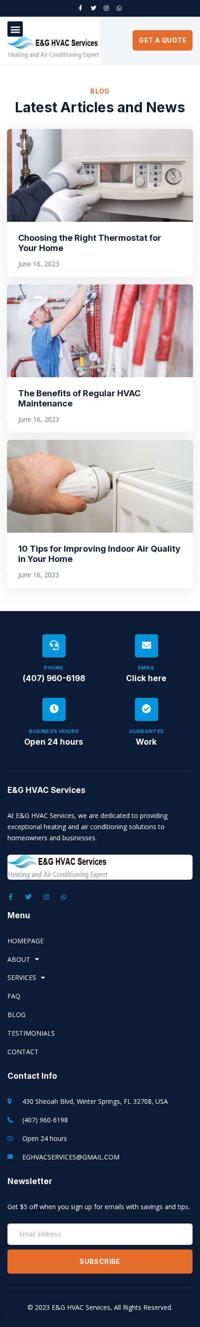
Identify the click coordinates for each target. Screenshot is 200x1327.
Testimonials (31, 1033)
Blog (16, 1014)
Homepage (25, 940)
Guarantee (146, 731)
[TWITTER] (93, 8)
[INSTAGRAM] (106, 8)
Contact (23, 1051)
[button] (15, 29)
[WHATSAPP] (119, 8)
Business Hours (54, 731)
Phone (54, 667)
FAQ (13, 996)
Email (146, 667)
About (18, 959)
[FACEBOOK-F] (80, 8)
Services (21, 977)
